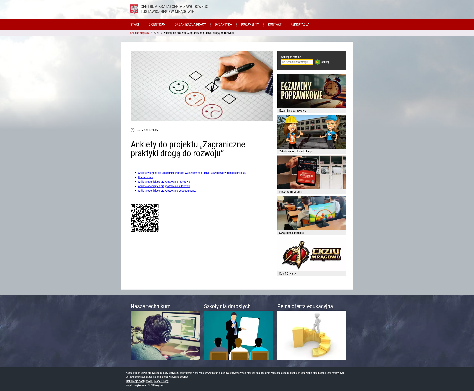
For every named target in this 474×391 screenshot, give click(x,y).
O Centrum (157, 24)
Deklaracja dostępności (139, 381)
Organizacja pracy (190, 24)
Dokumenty (250, 24)
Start (134, 24)
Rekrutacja (300, 24)
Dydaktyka (223, 24)
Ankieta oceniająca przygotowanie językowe (164, 181)
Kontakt (275, 24)
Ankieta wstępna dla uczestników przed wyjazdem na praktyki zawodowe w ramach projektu (192, 173)
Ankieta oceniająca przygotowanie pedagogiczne (166, 190)
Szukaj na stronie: (291, 57)
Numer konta (145, 177)
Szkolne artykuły (139, 33)
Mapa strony (161, 381)
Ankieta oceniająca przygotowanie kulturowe (164, 186)
